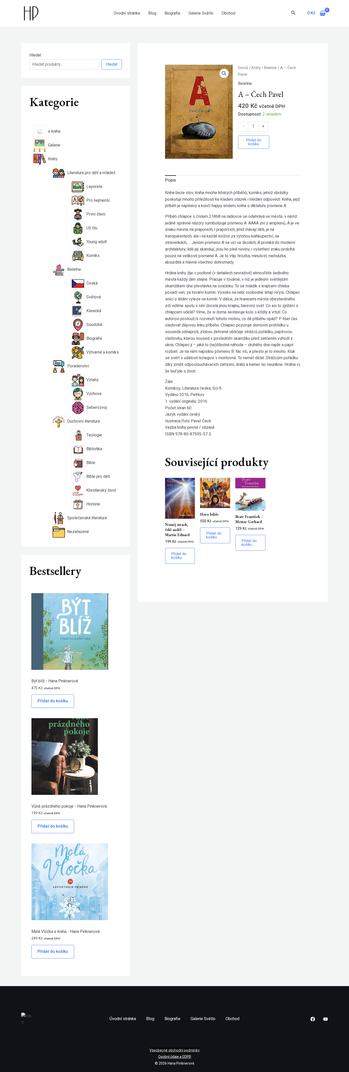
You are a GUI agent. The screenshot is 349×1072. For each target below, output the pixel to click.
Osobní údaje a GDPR (174, 1056)
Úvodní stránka (127, 13)
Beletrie (270, 68)
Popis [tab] (170, 180)
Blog (152, 13)
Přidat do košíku (53, 701)
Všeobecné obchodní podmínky (174, 1050)
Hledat (35, 55)
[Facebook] (312, 1019)
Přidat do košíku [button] (179, 555)
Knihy (256, 68)
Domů (243, 68)
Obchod (228, 13)
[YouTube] (325, 1019)
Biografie (172, 13)
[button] (224, 73)
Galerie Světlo (201, 13)
